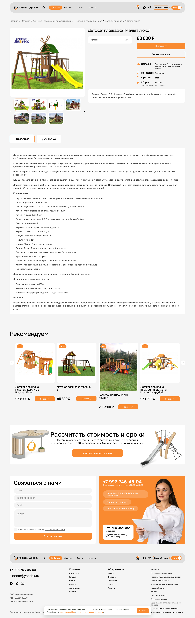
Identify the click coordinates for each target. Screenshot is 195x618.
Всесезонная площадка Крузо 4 (113, 396)
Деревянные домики (159, 599)
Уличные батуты (157, 588)
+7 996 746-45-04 (122, 481)
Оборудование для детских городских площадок (166, 604)
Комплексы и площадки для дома (164, 584)
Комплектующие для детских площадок (167, 612)
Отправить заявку (53, 536)
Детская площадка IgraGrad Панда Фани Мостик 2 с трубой (153, 389)
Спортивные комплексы (160, 581)
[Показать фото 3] (56, 105)
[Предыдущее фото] (11, 111)
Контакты (92, 7)
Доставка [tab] (49, 139)
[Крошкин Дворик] (26, 8)
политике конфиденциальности (90, 612)
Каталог (56, 7)
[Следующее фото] (83, 111)
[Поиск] (43, 7)
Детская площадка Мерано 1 (74, 388)
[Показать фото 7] (56, 118)
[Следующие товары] (183, 362)
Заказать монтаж (161, 54)
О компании (74, 573)
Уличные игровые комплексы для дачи (166, 577)
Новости (72, 584)
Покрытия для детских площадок (164, 609)
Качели (154, 592)
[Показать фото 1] (21, 105)
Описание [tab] (22, 139)
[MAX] (144, 7)
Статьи (72, 581)
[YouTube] (22, 583)
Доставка (68, 7)
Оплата (80, 7)
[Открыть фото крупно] (47, 62)
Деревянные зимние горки (161, 573)
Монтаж (111, 584)
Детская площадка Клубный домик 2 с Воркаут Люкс (27, 389)
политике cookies (67, 612)
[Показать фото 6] (39, 118)
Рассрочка (112, 581)
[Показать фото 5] (21, 118)
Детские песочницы (159, 595)
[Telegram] (149, 7)
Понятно (142, 611)
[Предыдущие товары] (12, 362)
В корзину (161, 46)
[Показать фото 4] (73, 105)
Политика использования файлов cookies (30, 612)
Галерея (72, 577)
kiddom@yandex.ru (24, 576)
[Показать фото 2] (39, 105)
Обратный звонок (161, 7)
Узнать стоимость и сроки (97, 453)
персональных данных (55, 529)
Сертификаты (74, 588)
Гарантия (111, 588)
